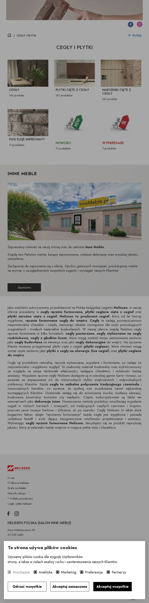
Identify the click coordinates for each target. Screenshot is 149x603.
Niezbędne (21, 572)
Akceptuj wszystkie (112, 586)
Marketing (68, 572)
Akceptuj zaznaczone (69, 586)
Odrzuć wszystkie (27, 586)
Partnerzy (119, 572)
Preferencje (94, 572)
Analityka (45, 572)
